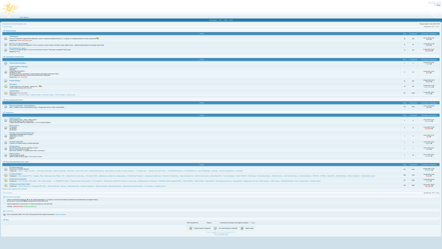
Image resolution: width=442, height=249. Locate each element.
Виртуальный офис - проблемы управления (81, 186)
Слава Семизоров (60, 214)
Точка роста (9, 112)
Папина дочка (428, 87)
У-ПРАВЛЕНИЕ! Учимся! (61, 181)
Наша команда (22, 189)
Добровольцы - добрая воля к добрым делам (112, 176)
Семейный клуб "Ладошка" (135, 176)
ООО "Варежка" (97, 181)
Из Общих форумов (16, 167)
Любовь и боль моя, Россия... (158, 171)
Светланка (428, 51)
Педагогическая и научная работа (81, 181)
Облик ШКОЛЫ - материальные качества (245, 181)
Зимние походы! (36, 94)
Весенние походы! (48, 94)
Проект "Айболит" (242, 176)
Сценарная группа (160, 186)
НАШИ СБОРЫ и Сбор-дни (18, 67)
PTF (228, 233)
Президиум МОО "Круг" (39, 186)
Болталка (215, 171)
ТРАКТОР (315, 176)
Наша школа (132, 181)
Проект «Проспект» (353, 176)
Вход (231, 20)
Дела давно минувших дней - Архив (17, 161)
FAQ (220, 20)
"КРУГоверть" (14, 36)
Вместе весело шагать (202, 176)
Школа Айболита (341, 176)
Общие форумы (11, 30)
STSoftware (222, 233)
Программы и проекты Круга (15, 56)
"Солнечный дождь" (228, 176)
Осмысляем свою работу (44, 171)
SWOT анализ (275, 181)
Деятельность (14, 125)
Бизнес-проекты (264, 181)
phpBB (214, 232)
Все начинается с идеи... (17, 48)
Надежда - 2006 (38, 176)
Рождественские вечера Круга (75, 176)
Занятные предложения (226, 171)
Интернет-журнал (315, 181)
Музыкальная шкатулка (97, 171)
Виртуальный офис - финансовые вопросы (108, 186)
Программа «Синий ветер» (153, 176)
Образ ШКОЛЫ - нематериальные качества (218, 181)
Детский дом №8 (216, 176)
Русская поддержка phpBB (221, 234)
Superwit (428, 81)
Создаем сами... (142, 171)
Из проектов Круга (15, 174)
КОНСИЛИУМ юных (190, 171)
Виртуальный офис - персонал (57, 186)
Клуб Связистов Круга (291, 176)
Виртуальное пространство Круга (133, 186)
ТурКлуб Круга (14, 91)
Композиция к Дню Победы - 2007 (54, 176)
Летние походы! (60, 94)
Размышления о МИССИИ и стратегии (115, 181)
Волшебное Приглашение (170, 176)
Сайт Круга (70, 171)
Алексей (428, 94)
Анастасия (428, 121)
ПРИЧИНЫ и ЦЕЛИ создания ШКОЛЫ (170, 181)
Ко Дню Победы (14, 81)
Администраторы (18, 206)
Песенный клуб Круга (263, 176)
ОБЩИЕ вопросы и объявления (147, 181)
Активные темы (21, 24)
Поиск (225, 20)
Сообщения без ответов (9, 24)
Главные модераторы (30, 206)
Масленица (252, 176)
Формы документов (24, 186)
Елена (19, 40)
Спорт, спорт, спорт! (82, 171)
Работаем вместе (277, 176)
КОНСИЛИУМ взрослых (176, 171)
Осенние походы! (24, 94)
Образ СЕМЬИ (199, 181)
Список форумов (7, 26)
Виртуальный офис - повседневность (22, 106)
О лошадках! (239, 171)
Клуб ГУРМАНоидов (204, 171)
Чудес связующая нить (187, 176)
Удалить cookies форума (9, 189)
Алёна (428, 149)
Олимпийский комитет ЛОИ (289, 181)
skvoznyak (24, 77)
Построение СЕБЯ (91, 176)
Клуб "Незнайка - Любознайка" (27, 181)
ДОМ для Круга (14, 153)
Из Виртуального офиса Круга (19, 184)
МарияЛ (428, 143)
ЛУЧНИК (322, 176)
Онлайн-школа (14, 146)
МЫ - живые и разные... (45, 181)
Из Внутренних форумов (17, 179)
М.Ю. (30, 40)
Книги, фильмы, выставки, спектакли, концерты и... (121, 171)
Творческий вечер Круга (17, 63)
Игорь (27, 40)
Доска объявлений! (59, 171)
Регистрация (213, 20)
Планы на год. (71, 94)
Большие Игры (304, 181)
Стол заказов (149, 186)
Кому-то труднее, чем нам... (27, 171)
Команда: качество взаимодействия (21, 133)
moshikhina (428, 170)
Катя (23, 40)
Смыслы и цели (14, 118)
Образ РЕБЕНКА (188, 181)
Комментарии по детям (368, 176)
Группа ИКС (330, 176)
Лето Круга (13, 84)
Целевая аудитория (16, 141)
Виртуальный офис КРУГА (14, 100)
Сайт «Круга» (24, 17)
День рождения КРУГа (25, 176)
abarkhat (427, 156)
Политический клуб (305, 176)
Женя (428, 107)
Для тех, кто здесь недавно (18, 43)
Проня (428, 64)
